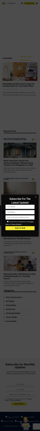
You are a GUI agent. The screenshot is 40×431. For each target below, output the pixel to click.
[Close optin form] (36, 197)
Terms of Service (16, 224)
